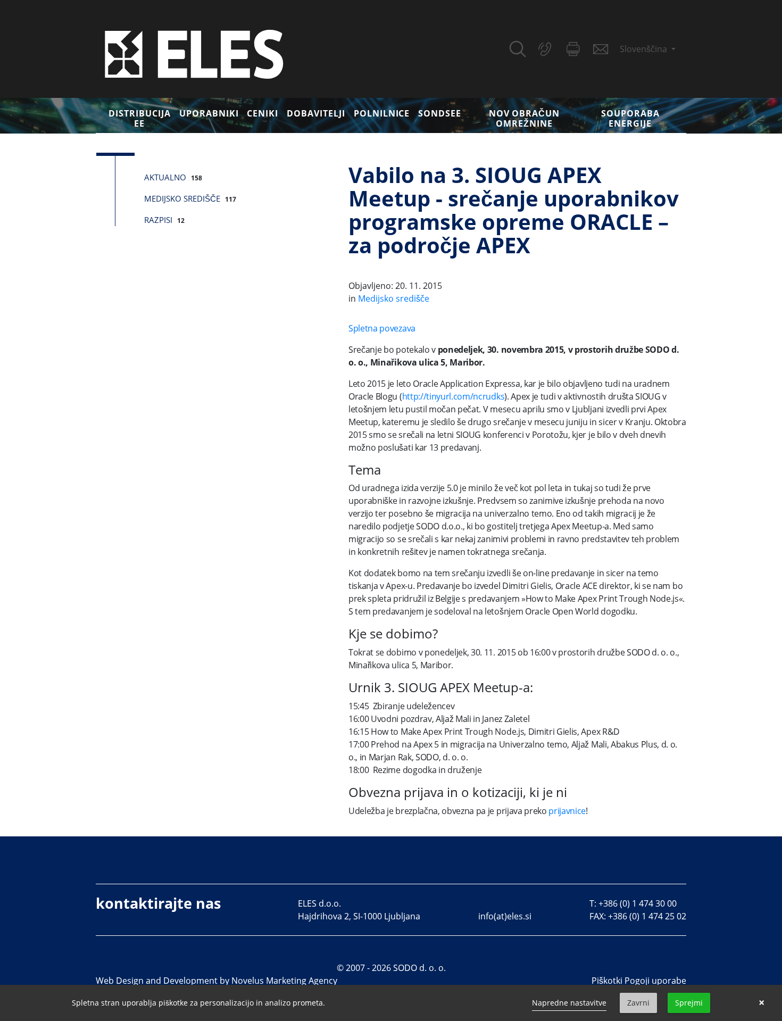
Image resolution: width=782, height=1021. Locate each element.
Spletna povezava (381, 328)
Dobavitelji (316, 113)
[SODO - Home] (194, 53)
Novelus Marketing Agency (284, 980)
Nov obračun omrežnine (524, 118)
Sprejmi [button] (689, 1003)
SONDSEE (439, 113)
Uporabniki (209, 113)
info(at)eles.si (504, 916)
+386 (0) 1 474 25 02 (647, 916)
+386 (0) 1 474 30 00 (637, 903)
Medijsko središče (182, 198)
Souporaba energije (630, 118)
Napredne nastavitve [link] (569, 1003)
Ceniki (262, 113)
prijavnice (567, 811)
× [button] (761, 1003)
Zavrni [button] (638, 1003)
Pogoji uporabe (655, 980)
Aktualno (165, 177)
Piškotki (607, 980)
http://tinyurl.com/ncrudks (453, 396)
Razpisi (158, 219)
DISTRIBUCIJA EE (140, 118)
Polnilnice (382, 113)
